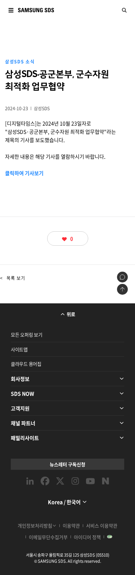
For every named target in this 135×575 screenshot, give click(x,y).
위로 (71, 314)
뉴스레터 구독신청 (67, 464)
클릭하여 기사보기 (24, 173)
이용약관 (71, 525)
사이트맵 (19, 349)
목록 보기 (12, 278)
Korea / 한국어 (64, 501)
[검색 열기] (124, 10)
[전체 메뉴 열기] (10, 10)
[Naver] (105, 481)
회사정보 (20, 378)
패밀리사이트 (25, 437)
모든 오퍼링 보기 (26, 334)
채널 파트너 (23, 423)
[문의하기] (122, 277)
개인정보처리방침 (35, 525)
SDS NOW (22, 393)
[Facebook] (45, 481)
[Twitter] (60, 481)
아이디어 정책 (87, 537)
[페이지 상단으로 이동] (122, 289)
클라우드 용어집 (26, 363)
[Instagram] (75, 481)
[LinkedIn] (30, 481)
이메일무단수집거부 (48, 537)
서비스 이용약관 (101, 525)
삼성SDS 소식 (20, 61)
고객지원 (20, 408)
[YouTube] (90, 481)
